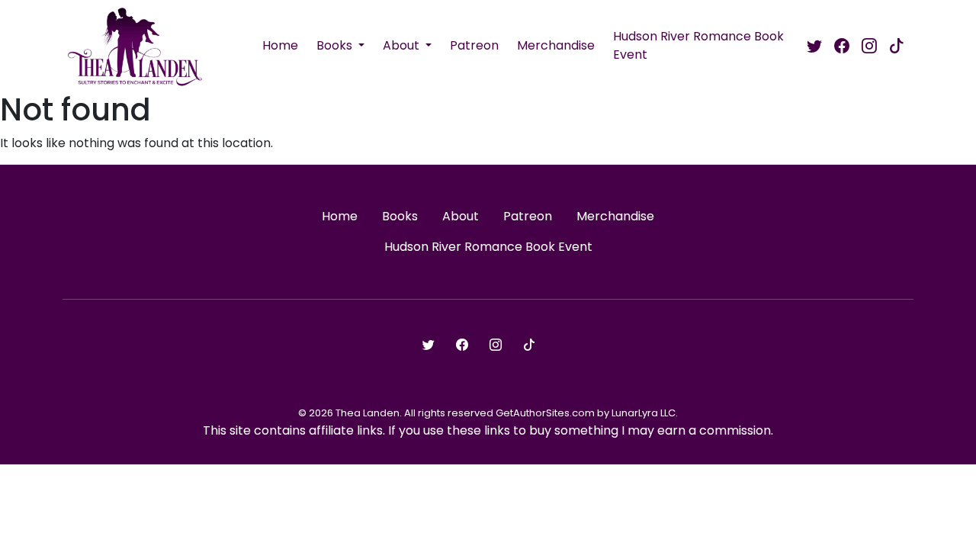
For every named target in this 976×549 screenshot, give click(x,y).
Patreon (474, 45)
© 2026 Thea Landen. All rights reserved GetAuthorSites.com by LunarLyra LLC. (488, 413)
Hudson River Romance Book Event (698, 45)
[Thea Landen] (135, 46)
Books (335, 45)
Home (280, 45)
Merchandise (556, 45)
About (402, 45)
